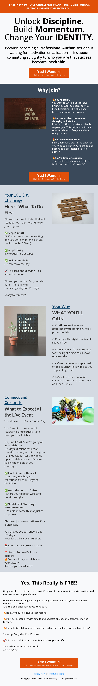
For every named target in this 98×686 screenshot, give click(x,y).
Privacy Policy (39, 674)
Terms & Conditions (55, 674)
